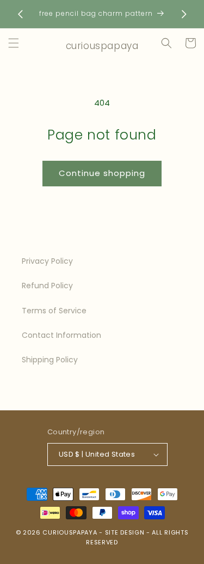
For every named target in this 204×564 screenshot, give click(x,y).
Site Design (125, 532)
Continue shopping (102, 173)
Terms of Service (54, 310)
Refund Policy (47, 285)
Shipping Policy (50, 359)
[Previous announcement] (20, 14)
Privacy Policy (47, 261)
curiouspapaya (69, 532)
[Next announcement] (184, 14)
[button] (14, 43)
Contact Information (61, 335)
